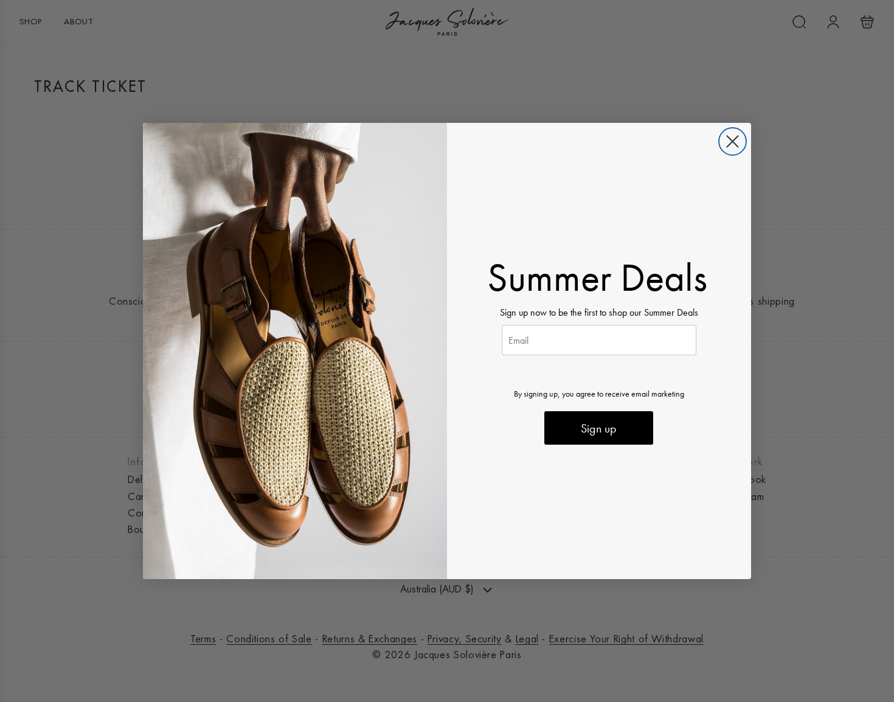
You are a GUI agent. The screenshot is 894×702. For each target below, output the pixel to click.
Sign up (599, 428)
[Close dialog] (732, 141)
